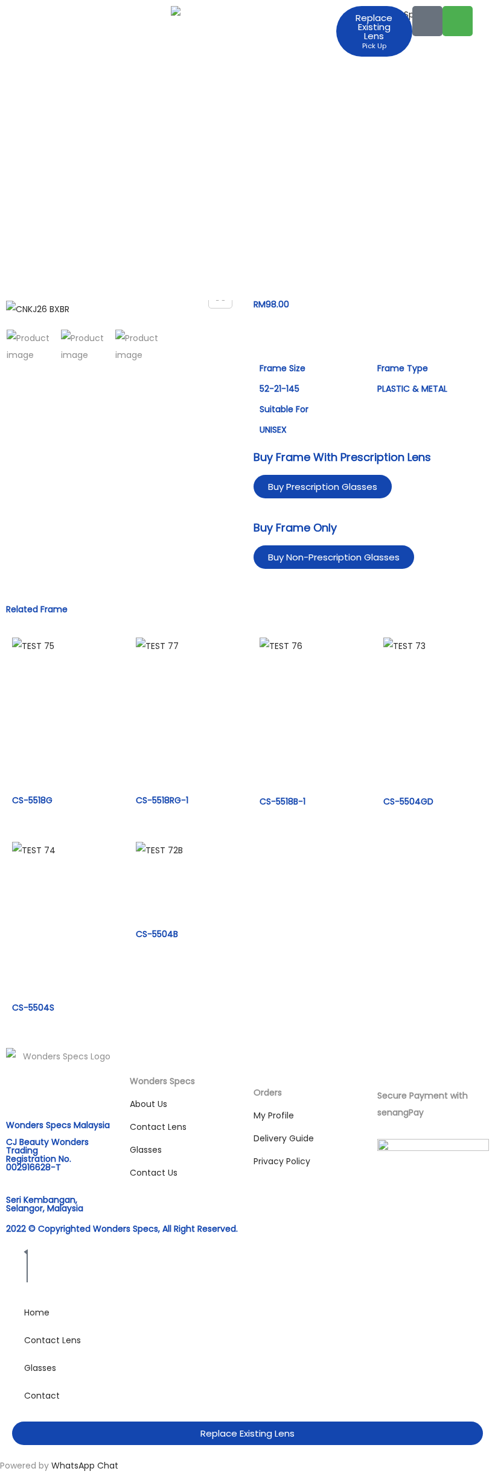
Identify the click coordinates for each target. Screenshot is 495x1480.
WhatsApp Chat (84, 1466)
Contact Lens (158, 1127)
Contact (42, 1396)
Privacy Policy (282, 1161)
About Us (148, 1104)
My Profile (274, 1115)
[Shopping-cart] (457, 21)
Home (37, 1312)
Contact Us (153, 1173)
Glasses (146, 1150)
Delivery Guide (284, 1138)
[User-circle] (427, 21)
